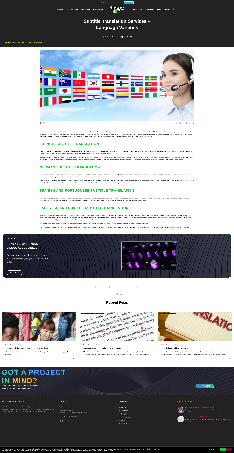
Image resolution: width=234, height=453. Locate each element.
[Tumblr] (186, 123)
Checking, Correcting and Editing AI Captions (102, 348)
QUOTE (167, 9)
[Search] (173, 9)
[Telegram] (193, 123)
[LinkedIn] (190, 123)
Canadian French (57, 157)
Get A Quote (128, 2)
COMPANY (60, 9)
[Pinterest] (183, 123)
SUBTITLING (85, 9)
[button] (74, 358)
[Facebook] (176, 123)
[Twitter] (180, 123)
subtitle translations (130, 287)
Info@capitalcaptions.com (74, 421)
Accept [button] (223, 450)
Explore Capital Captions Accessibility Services (23, 42)
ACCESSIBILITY (72, 9)
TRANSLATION (98, 9)
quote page (143, 227)
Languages (105, 287)
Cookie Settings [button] (213, 450)
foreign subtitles (89, 287)
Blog (159, 9)
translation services (143, 287)
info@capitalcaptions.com (109, 2)
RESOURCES (150, 9)
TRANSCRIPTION (136, 9)
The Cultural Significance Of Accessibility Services (26, 348)
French (98, 287)
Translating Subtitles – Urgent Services (177, 348)
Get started (14, 273)
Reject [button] (229, 450)
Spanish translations (117, 287)
